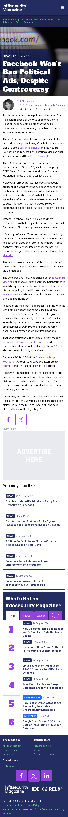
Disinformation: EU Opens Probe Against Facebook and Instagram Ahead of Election (33, 522)
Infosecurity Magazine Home (16, 19)
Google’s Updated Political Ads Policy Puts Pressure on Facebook (32, 503)
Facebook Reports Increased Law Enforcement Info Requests (27, 562)
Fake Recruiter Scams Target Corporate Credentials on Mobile (43, 685)
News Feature (32, 697)
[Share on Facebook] (8, 419)
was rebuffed (10, 294)
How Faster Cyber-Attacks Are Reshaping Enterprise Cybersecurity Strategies (42, 706)
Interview (30, 716)
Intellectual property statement (18, 809)
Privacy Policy (32, 805)
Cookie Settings (42, 809)
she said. (8, 255)
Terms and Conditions (13, 805)
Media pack (8, 766)
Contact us (8, 754)
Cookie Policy (57, 809)
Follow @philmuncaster (40, 109)
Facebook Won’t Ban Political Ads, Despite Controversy (31, 21)
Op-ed (37, 749)
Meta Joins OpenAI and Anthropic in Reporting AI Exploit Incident (43, 648)
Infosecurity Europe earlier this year (23, 341)
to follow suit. (40, 155)
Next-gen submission (44, 754)
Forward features (42, 745)
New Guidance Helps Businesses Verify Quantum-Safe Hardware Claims (43, 632)
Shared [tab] (26, 615)
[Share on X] (21, 419)
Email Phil (21, 109)
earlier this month (30, 147)
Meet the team (10, 749)
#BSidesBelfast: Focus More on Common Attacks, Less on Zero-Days (32, 542)
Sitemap (7, 813)
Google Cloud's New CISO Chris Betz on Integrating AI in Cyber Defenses (42, 724)
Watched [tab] (41, 615)
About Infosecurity (12, 745)
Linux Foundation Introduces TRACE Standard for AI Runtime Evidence (42, 669)
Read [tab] (12, 615)
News (35, 19)
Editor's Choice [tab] (55, 615)
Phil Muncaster (26, 101)
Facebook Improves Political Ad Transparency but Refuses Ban (25, 582)
